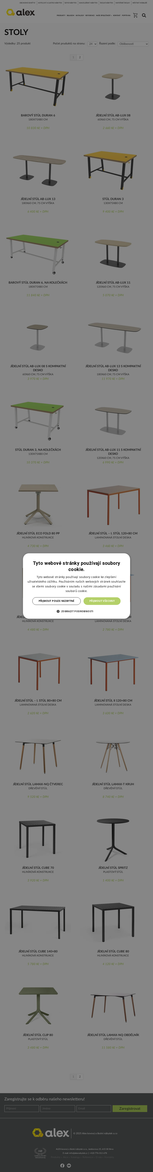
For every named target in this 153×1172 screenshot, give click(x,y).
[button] (76, 611)
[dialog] (76, 586)
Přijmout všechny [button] (102, 601)
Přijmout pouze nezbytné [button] (57, 601)
